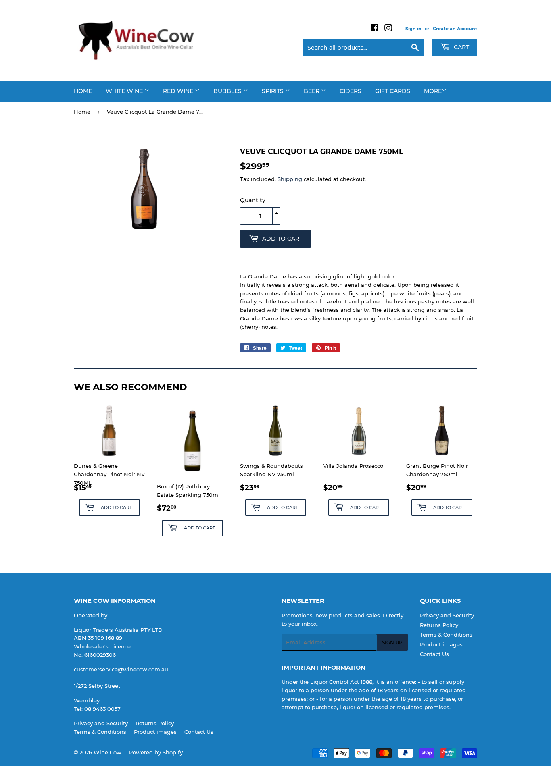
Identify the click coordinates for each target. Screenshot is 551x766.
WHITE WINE (125, 91)
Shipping (290, 179)
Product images (441, 644)
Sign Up (392, 642)
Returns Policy (439, 625)
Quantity (252, 200)
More (433, 91)
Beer (312, 91)
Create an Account (455, 28)
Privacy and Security (447, 615)
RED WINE (179, 91)
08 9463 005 (100, 709)
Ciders (350, 91)
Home (83, 91)
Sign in (413, 28)
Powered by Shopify (156, 752)
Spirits (273, 91)
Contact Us (434, 654)
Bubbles (228, 91)
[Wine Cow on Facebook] (374, 29)
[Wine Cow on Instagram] (388, 29)
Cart (460, 47)
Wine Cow (107, 752)
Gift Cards (392, 91)
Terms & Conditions (446, 634)
